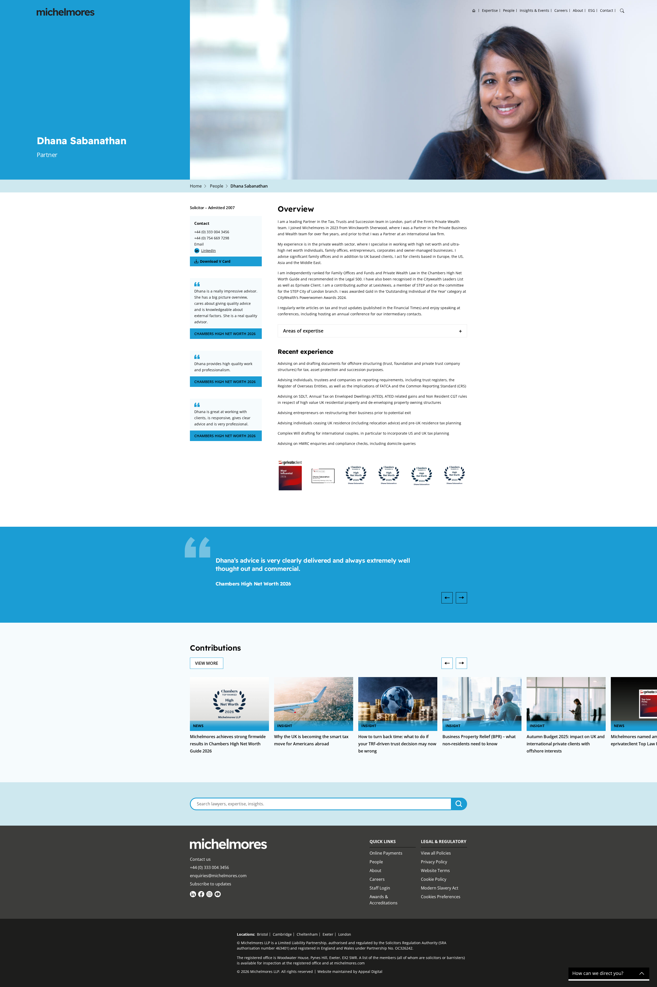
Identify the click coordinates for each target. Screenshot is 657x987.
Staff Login (380, 888)
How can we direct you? (597, 973)
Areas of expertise (303, 331)
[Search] (622, 11)
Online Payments (386, 853)
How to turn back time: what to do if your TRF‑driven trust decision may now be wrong (397, 744)
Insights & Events (534, 10)
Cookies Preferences (440, 897)
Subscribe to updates (210, 884)
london (344, 934)
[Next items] (461, 663)
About (578, 10)
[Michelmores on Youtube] (218, 894)
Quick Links (383, 841)
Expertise (490, 10)
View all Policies (436, 853)
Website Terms (435, 870)
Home (474, 10)
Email (199, 244)
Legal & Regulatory (443, 841)
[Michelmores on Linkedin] (193, 894)
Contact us (200, 859)
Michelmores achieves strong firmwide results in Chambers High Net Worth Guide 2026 (228, 744)
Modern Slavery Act (439, 888)
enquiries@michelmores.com (218, 875)
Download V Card (215, 261)
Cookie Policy (433, 879)
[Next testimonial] (461, 597)
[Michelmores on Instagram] (209, 894)
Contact (606, 10)
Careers (561, 10)
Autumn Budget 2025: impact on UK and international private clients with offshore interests (566, 744)
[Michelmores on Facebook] (201, 894)
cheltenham (307, 934)
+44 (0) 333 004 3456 (211, 231)
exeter (328, 934)
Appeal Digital (370, 971)
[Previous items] (447, 663)
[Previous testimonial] (447, 597)
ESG (591, 10)
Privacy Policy (434, 862)
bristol (262, 934)
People (509, 10)
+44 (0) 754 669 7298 (211, 238)
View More (206, 663)
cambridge (282, 934)
